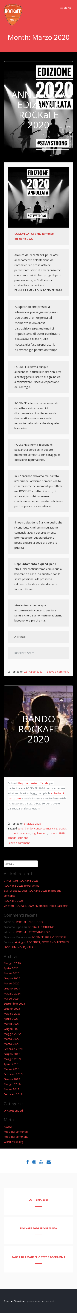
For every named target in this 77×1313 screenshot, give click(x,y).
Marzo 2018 (11, 1089)
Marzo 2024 (11, 998)
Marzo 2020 (11, 1044)
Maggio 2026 (12, 963)
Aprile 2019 (11, 1064)
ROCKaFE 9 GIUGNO (29, 922)
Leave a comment (58, 671)
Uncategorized (13, 1110)
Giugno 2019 (12, 1054)
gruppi (62, 828)
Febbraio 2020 (13, 1049)
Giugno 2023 (12, 1008)
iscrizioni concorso (19, 833)
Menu (67, 8)
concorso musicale (45, 828)
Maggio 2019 (12, 1059)
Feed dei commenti (16, 1136)
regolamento (39, 833)
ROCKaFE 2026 (14, 900)
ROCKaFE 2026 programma (21, 885)
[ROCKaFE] (13, 24)
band (21, 828)
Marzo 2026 (11, 973)
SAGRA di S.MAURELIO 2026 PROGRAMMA (38, 1257)
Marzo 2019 (11, 1069)
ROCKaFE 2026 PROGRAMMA (38, 1228)
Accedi (8, 1126)
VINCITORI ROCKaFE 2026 (21, 880)
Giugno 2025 (12, 978)
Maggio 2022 (12, 1034)
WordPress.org (14, 1141)
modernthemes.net (42, 1301)
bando (29, 828)
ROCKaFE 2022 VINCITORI (33, 932)
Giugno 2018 (12, 1079)
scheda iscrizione (18, 838)
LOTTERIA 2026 (38, 1199)
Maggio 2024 (12, 993)
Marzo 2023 (11, 1023)
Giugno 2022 (12, 1029)
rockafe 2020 (57, 833)
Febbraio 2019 (13, 1074)
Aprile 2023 (11, 1018)
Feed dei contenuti (16, 1131)
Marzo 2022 (11, 1039)
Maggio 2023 (12, 1013)
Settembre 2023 (14, 1003)
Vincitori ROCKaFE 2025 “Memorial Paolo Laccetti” (36, 906)
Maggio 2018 (12, 1084)
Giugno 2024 (12, 988)
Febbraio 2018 (13, 1094)
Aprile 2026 (11, 968)
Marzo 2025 (11, 983)
